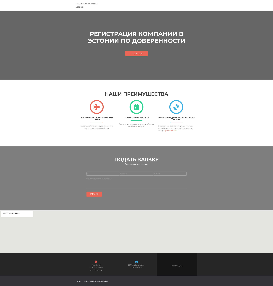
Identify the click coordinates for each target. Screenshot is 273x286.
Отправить (94, 194)
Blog (79, 281)
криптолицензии (170, 131)
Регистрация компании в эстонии (96, 281)
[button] (136, 53)
